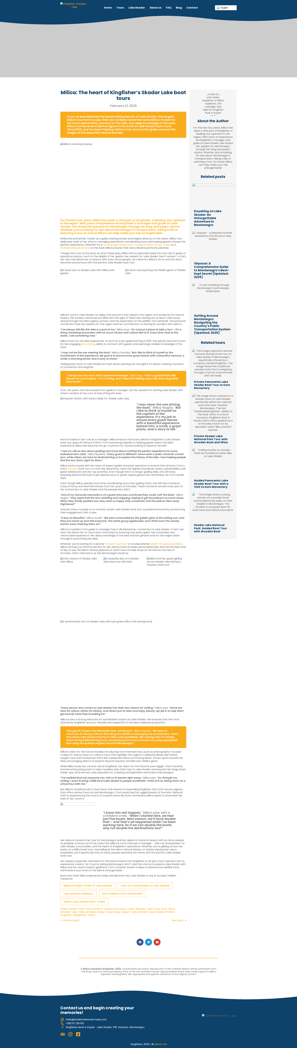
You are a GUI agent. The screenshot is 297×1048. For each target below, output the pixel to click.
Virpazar (72, 468)
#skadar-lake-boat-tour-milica (155, 909)
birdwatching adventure (75, 248)
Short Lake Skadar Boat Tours (84, 902)
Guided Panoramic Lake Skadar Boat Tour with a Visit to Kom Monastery (211, 484)
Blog (179, 7)
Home (108, 7)
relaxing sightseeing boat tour (121, 245)
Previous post (71, 920)
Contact (192, 7)
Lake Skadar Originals (78, 894)
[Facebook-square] (78, 1034)
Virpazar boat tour (116, 544)
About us (155, 7)
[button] (140, 942)
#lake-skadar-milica (125, 912)
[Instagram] (70, 1034)
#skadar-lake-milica (73, 912)
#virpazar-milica (124, 909)
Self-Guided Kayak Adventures (122, 894)
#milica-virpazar (103, 909)
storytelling (88, 344)
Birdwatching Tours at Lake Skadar (88, 885)
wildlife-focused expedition (166, 544)
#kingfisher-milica (84, 915)
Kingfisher (143, 220)
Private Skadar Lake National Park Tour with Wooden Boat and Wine (211, 439)
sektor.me (160, 1044)
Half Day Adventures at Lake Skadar (145, 885)
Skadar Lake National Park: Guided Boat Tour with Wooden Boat (210, 528)
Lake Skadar (137, 7)
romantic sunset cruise (156, 245)
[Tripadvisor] (62, 1034)
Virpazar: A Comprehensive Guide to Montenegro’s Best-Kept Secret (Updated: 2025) (211, 270)
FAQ (168, 7)
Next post (178, 920)
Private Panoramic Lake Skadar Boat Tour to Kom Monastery (212, 385)
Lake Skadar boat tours (154, 126)
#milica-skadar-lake (99, 912)
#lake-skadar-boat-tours (76, 909)
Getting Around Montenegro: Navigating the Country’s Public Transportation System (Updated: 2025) (212, 324)
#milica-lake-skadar (151, 912)
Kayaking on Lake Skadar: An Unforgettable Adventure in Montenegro (208, 218)
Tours (120, 7)
